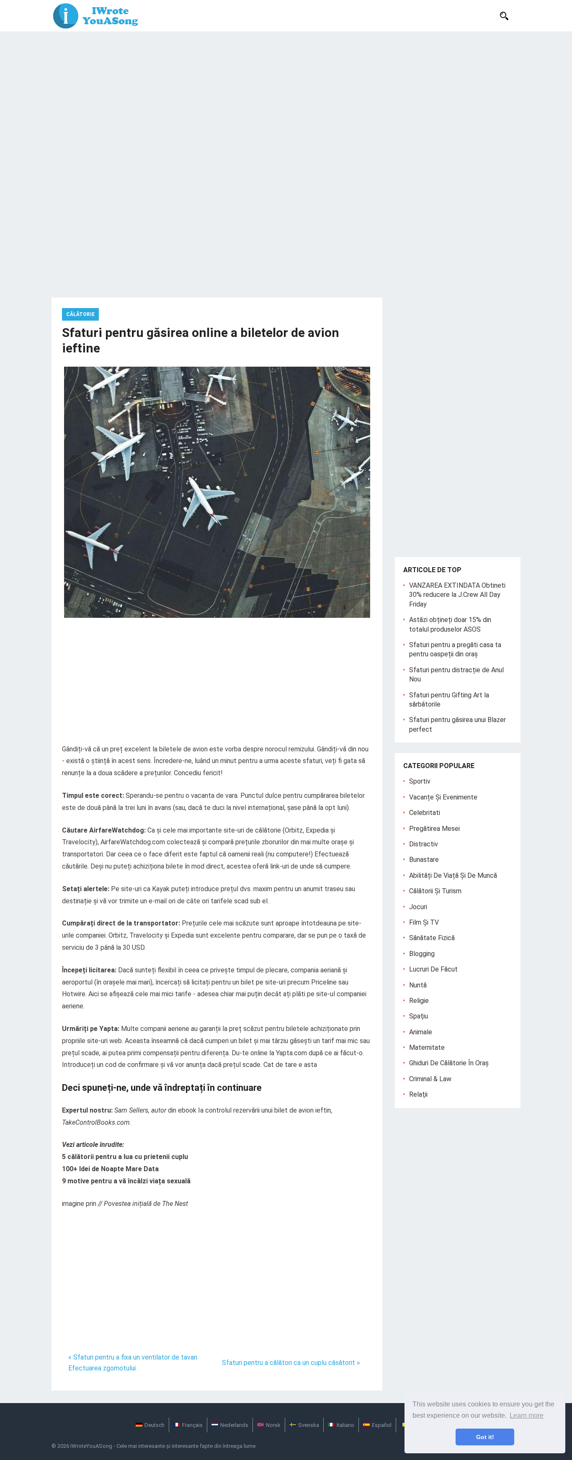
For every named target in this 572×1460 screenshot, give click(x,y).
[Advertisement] (286, 94)
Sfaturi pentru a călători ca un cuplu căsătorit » (291, 1363)
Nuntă (418, 985)
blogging (422, 954)
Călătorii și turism (435, 891)
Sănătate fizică (432, 938)
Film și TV (424, 922)
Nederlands (234, 1425)
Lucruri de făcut (433, 969)
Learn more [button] (527, 1415)
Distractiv (423, 844)
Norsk (273, 1425)
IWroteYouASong (91, 1446)
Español (382, 1425)
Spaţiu (418, 1016)
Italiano (345, 1425)
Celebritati (424, 813)
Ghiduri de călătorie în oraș (449, 1063)
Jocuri (418, 907)
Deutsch (154, 1425)
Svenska (308, 1425)
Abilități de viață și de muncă (453, 875)
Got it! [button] (485, 1437)
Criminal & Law (430, 1079)
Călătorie (80, 314)
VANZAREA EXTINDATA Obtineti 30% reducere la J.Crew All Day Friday (457, 594)
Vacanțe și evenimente (443, 797)
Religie (419, 1001)
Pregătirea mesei (434, 829)
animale (420, 1032)
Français (192, 1425)
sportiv (419, 781)
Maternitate (427, 1047)
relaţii (418, 1094)
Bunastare (424, 860)
